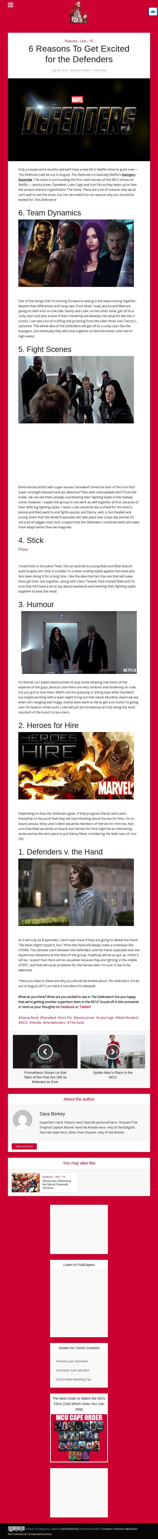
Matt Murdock (128, 1017)
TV (91, 41)
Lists (83, 41)
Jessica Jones (85, 1017)
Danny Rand (29, 1017)
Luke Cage (106, 1017)
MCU (24, 1022)
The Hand (77, 1022)
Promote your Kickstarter (72, 1361)
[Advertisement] (45, 459)
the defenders (55, 1022)
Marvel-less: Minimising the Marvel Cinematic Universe (57, 1184)
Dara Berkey (82, 70)
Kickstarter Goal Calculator (72, 1370)
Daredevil (49, 1017)
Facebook (68, 1007)
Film (57, 1177)
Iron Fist (66, 1017)
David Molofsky (70, 1529)
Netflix (36, 1022)
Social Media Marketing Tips (73, 1379)
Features (71, 41)
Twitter (84, 1007)
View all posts (24, 1146)
